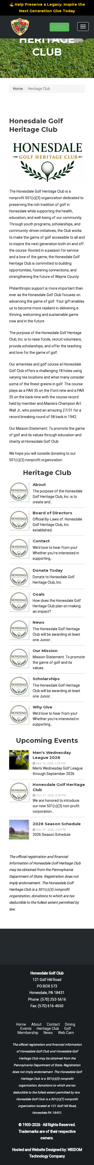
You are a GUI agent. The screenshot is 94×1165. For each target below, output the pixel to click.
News (38, 622)
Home (18, 89)
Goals (39, 594)
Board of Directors (52, 512)
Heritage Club (48, 1028)
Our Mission (45, 650)
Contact (41, 540)
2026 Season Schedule (57, 823)
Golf (67, 1028)
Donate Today (48, 570)
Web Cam (66, 1033)
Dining (70, 1024)
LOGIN (59, 27)
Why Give (42, 707)
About (39, 484)
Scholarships (46, 678)
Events (26, 1028)
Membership (27, 1033)
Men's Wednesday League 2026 (52, 755)
